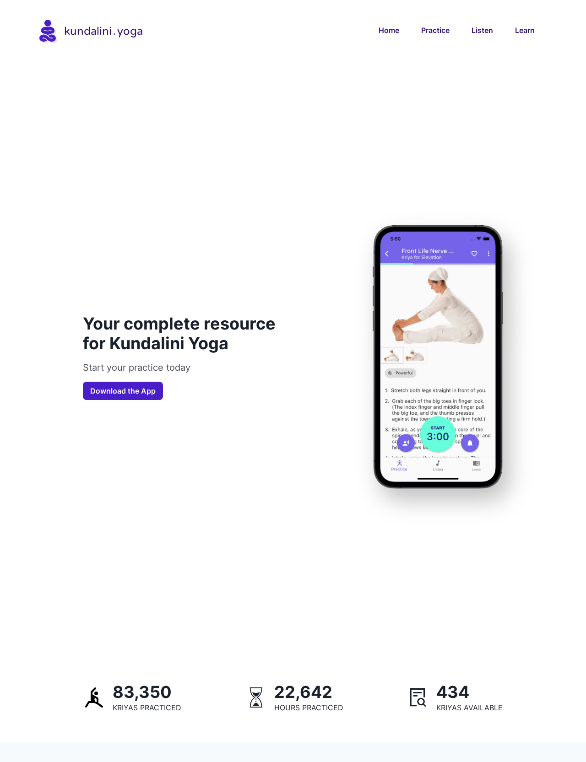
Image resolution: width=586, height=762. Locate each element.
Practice (435, 30)
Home (389, 30)
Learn (525, 30)
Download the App (123, 390)
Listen (482, 30)
